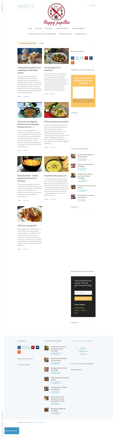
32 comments (82, 200)
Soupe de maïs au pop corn (55, 175)
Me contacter (2, 415)
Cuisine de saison (62, 28)
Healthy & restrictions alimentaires (42, 34)
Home (30, 28)
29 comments (55, 404)
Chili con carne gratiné (27, 225)
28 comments (55, 414)
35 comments (82, 160)
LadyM (19, 96)
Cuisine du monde (78, 28)
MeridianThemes (40, 422)
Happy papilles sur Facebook (82, 341)
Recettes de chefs (65, 34)
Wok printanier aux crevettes (56, 121)
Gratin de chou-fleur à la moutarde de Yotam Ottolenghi (85, 176)
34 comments (82, 191)
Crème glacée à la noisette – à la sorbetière (86, 196)
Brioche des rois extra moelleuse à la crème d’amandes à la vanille (58, 399)
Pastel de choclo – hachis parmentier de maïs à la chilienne (27, 178)
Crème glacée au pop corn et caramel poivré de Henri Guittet (29, 70)
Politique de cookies (2, 429)
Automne (83, 310)
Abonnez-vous (10, 431)
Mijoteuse (49, 28)
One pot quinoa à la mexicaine (52, 69)
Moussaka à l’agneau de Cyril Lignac (58, 410)
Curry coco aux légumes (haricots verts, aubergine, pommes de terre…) (28, 124)
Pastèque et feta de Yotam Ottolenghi (85, 166)
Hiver (76, 312)
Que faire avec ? (81, 34)
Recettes (38, 28)
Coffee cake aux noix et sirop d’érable (86, 187)
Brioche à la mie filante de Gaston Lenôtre (86, 156)
